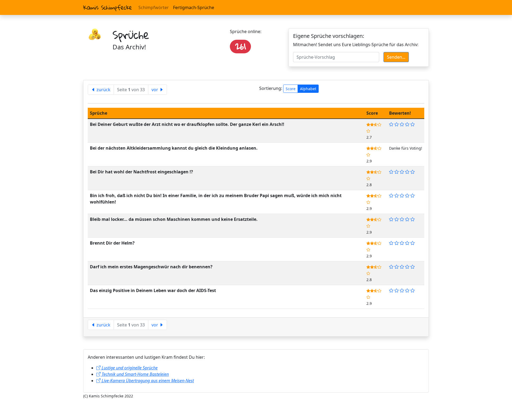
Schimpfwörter (153, 7)
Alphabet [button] (308, 88)
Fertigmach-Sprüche (193, 7)
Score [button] (290, 88)
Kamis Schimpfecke (107, 7)
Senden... (396, 57)
